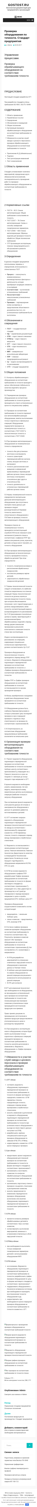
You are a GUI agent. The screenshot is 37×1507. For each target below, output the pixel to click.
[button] (29, 20)
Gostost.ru (18, 5)
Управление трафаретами (13, 1464)
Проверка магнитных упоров (15, 1475)
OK (27, 1504)
